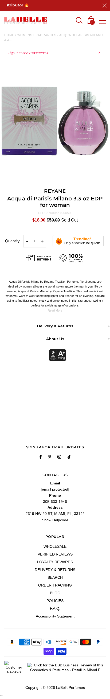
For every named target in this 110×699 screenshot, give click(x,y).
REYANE (55, 191)
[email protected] (55, 489)
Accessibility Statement (55, 616)
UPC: (41, 213)
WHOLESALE (55, 546)
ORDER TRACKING (55, 585)
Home (9, 35)
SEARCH (55, 577)
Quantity (12, 241)
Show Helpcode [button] (55, 520)
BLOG (55, 593)
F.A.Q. (55, 608)
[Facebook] (41, 457)
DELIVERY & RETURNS (55, 570)
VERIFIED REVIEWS (55, 554)
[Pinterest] (49, 457)
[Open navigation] (102, 21)
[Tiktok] (69, 457)
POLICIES (55, 601)
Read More (55, 310)
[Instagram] (59, 457)
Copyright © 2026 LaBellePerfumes (55, 687)
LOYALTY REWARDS (55, 562)
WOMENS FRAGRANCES (36, 35)
